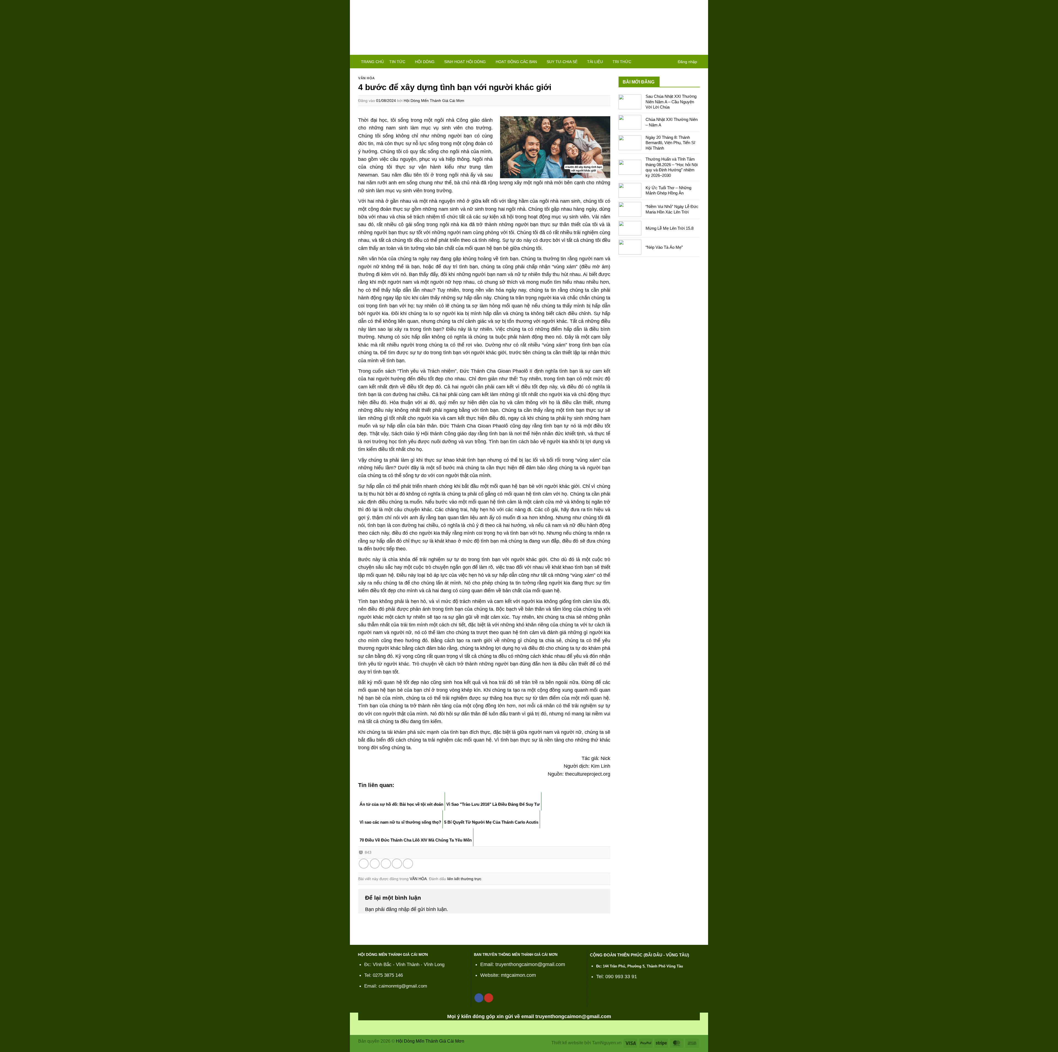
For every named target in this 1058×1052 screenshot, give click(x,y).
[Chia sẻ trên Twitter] (375, 864)
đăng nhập (397, 909)
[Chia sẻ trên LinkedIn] (408, 864)
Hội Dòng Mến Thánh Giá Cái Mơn (434, 100)
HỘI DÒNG (424, 62)
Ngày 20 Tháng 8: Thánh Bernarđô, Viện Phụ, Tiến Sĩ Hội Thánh (670, 142)
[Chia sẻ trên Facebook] (364, 864)
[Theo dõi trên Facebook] (478, 997)
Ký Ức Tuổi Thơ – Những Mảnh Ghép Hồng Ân (668, 190)
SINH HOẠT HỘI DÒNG (465, 62)
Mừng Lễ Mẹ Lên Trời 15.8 (669, 228)
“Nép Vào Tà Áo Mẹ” (664, 247)
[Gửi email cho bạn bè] (386, 864)
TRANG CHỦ (372, 62)
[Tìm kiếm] (670, 61)
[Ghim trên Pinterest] (397, 864)
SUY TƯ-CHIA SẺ (562, 62)
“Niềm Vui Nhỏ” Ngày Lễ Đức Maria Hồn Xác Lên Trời (672, 209)
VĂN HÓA (366, 78)
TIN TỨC (397, 62)
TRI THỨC (621, 62)
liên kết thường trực (464, 879)
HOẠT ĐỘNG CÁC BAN (516, 62)
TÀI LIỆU (595, 62)
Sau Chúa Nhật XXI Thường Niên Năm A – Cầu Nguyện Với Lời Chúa (671, 101)
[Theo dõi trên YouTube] (488, 997)
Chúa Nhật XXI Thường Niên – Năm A (672, 122)
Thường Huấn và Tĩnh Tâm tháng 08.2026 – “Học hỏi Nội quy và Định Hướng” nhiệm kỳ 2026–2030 (672, 167)
